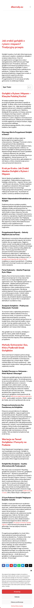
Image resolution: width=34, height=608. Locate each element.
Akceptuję (17, 592)
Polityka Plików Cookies (17, 606)
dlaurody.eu (17, 6)
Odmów (17, 597)
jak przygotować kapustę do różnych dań (16, 258)
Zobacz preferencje (17, 602)
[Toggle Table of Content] (28, 87)
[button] (31, 571)
